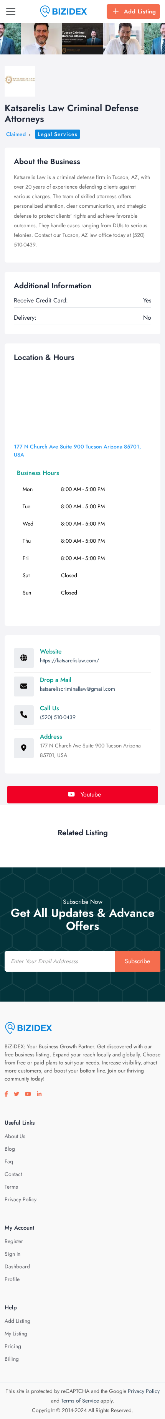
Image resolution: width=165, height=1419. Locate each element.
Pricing (13, 1346)
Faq (9, 1161)
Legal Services (58, 134)
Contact (13, 1174)
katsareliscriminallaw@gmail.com (77, 689)
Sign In (12, 1254)
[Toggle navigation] (10, 11)
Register (14, 1241)
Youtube (90, 794)
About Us (15, 1136)
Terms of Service (80, 1400)
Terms (11, 1187)
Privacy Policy (20, 1199)
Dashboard (17, 1266)
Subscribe (137, 961)
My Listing (16, 1333)
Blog (10, 1149)
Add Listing (140, 11)
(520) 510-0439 (58, 717)
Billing (12, 1359)
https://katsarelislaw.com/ (69, 660)
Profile (12, 1279)
